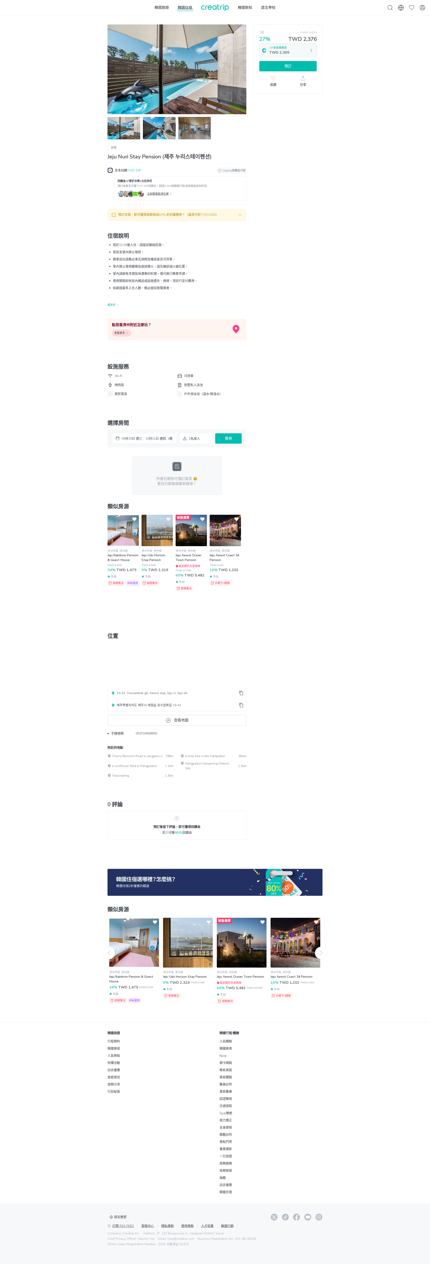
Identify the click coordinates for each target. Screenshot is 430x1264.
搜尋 (228, 438)
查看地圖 (181, 720)
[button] (177, 215)
